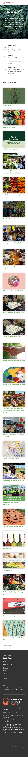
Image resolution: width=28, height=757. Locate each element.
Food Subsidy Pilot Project (9, 127)
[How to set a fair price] (14, 560)
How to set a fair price (8, 570)
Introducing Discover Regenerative (11, 149)
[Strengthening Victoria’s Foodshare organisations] (14, 493)
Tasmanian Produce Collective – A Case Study (13, 480)
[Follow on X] (6, 658)
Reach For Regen (7, 105)
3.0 (13, 715)
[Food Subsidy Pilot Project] (14, 117)
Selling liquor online (7, 548)
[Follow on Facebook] (4, 658)
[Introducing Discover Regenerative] (14, 139)
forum (12, 73)
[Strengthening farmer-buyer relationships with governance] (14, 351)
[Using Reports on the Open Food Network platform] (14, 628)
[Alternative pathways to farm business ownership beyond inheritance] (14, 209)
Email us (5, 661)
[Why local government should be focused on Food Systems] (14, 303)
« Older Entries (7, 645)
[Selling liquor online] (14, 538)
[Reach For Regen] (14, 96)
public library (18, 48)
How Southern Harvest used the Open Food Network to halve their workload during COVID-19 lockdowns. (14, 411)
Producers (5, 676)
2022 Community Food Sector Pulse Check (13, 291)
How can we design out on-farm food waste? (13, 526)
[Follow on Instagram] (11, 658)
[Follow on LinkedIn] (9, 658)
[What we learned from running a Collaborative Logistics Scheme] (14, 425)
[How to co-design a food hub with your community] (14, 327)
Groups (5, 678)
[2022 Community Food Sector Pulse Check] (14, 281)
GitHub (6, 709)
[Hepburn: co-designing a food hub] (14, 449)
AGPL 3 (7, 717)
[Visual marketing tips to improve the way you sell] (14, 582)
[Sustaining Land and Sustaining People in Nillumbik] (14, 233)
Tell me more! (19, 689)
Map (4, 673)
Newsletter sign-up (8, 664)
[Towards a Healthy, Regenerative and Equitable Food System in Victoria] (14, 375)
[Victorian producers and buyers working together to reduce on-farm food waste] (14, 257)
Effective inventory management (10, 616)
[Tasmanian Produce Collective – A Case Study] (14, 471)
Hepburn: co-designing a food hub (11, 459)
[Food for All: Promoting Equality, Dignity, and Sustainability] (14, 185)
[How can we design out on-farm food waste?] (14, 517)
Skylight (22, 747)
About (4, 681)
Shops (4, 670)
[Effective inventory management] (14, 606)
